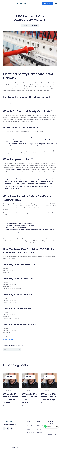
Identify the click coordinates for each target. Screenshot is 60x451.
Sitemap (39, 432)
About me (29, 425)
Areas (28, 429)
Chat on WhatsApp (52, 426)
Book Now (27, 447)
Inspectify (21, 3)
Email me (20, 447)
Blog (21, 11)
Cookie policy (41, 425)
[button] (55, 3)
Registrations (31, 432)
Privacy (39, 429)
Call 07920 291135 (10, 447)
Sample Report (48, 3)
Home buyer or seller (52, 435)
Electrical (50, 431)
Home (17, 11)
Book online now (8, 339)
